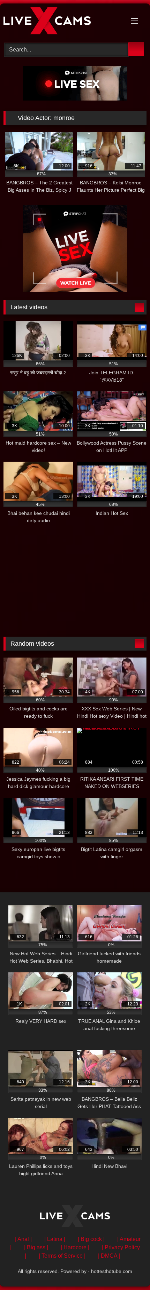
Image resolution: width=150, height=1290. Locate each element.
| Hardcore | (75, 1247)
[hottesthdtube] (61, 22)
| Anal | (23, 1239)
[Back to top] (129, 1269)
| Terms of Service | (62, 1256)
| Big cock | (91, 1239)
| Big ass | (36, 1247)
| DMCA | (109, 1256)
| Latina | (54, 1239)
